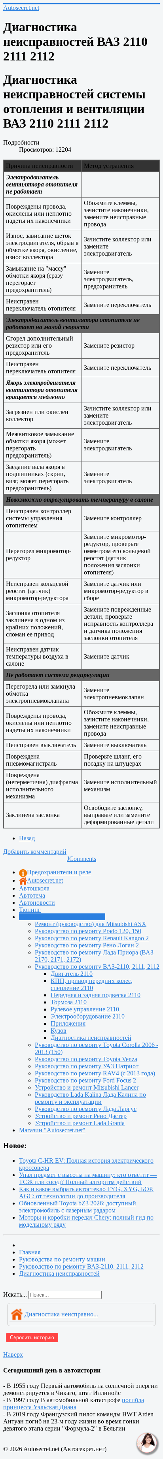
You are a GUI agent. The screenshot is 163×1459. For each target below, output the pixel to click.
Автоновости (37, 902)
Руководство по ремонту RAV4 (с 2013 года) (95, 1073)
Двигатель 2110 (72, 973)
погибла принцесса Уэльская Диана (73, 1403)
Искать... (15, 1294)
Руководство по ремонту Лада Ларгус (85, 1108)
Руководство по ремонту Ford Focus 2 (85, 1080)
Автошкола (34, 888)
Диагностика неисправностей (91, 1037)
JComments (81, 858)
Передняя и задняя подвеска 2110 (95, 995)
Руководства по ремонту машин (62, 916)
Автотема (32, 895)
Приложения (68, 1023)
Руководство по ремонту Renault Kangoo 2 (92, 938)
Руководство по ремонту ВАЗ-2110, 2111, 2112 (97, 966)
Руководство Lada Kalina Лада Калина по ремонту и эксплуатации (90, 1098)
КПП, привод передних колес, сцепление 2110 (92, 984)
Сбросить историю (32, 1337)
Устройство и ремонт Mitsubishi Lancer (86, 1087)
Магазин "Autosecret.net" (52, 1130)
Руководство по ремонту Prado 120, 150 (88, 931)
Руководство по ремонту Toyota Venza (86, 1059)
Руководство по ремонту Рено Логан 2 (87, 945)
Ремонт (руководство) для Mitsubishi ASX (90, 924)
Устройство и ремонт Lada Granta (80, 1123)
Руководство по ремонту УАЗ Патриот (86, 1066)
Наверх (13, 1354)
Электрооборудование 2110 (88, 1016)
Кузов (58, 1030)
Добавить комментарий (34, 851)
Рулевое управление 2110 (85, 1009)
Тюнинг (30, 909)
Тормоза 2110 (69, 1002)
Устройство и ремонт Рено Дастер (81, 1116)
